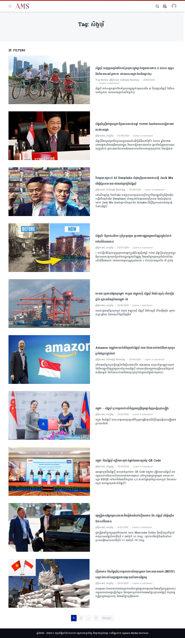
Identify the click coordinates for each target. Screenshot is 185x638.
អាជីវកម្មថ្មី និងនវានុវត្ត (129, 80)
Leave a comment (109, 83)
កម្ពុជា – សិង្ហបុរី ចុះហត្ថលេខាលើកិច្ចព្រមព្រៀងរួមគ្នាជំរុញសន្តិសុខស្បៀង (132, 408)
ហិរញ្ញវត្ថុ (109, 466)
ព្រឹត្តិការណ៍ (114, 80)
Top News (101, 80)
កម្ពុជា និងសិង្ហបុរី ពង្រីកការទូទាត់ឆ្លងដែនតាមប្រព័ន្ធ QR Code (128, 460)
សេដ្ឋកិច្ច (109, 136)
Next (103, 617)
